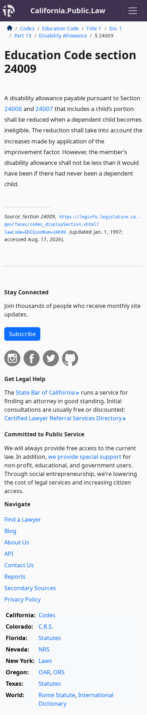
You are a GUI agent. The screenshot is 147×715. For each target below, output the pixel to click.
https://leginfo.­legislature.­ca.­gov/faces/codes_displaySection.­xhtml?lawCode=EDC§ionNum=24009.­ (72, 224)
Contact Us (19, 565)
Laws (45, 661)
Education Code (60, 28)
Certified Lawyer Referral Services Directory (63, 418)
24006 (13, 109)
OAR (44, 672)
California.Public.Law (67, 10)
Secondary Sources (30, 588)
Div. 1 (115, 28)
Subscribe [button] (22, 334)
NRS (44, 649)
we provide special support (84, 457)
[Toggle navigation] (133, 11)
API (8, 554)
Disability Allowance (63, 35)
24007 (44, 109)
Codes (27, 28)
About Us (16, 542)
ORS (59, 672)
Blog (10, 531)
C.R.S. (46, 626)
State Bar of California (45, 392)
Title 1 (93, 28)
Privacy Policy (22, 599)
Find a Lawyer (22, 519)
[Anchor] (23, 184)
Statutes (50, 638)
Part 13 (22, 35)
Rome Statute (57, 695)
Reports (15, 576)
